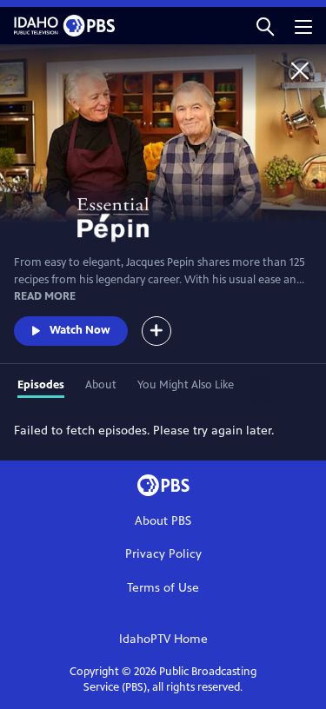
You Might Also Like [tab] (185, 385)
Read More (45, 296)
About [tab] (100, 385)
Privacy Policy (163, 554)
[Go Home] (300, 70)
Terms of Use (163, 587)
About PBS (163, 521)
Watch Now (80, 330)
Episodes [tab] (40, 385)
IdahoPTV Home (163, 639)
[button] (265, 25)
